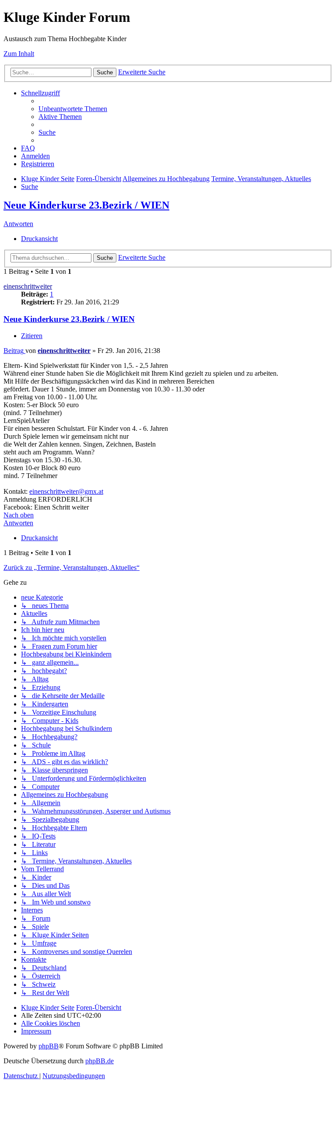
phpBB (48, 1046)
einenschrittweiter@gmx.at (66, 491)
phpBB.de (99, 1061)
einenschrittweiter (28, 286)
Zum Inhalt (19, 53)
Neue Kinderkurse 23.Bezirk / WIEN (86, 205)
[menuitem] (72, 108)
